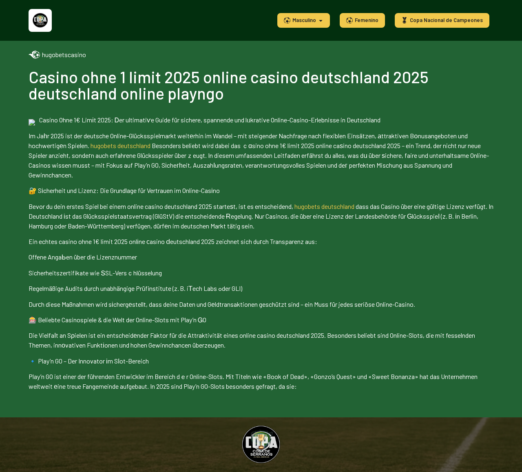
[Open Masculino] (320, 20)
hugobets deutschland (120, 145)
